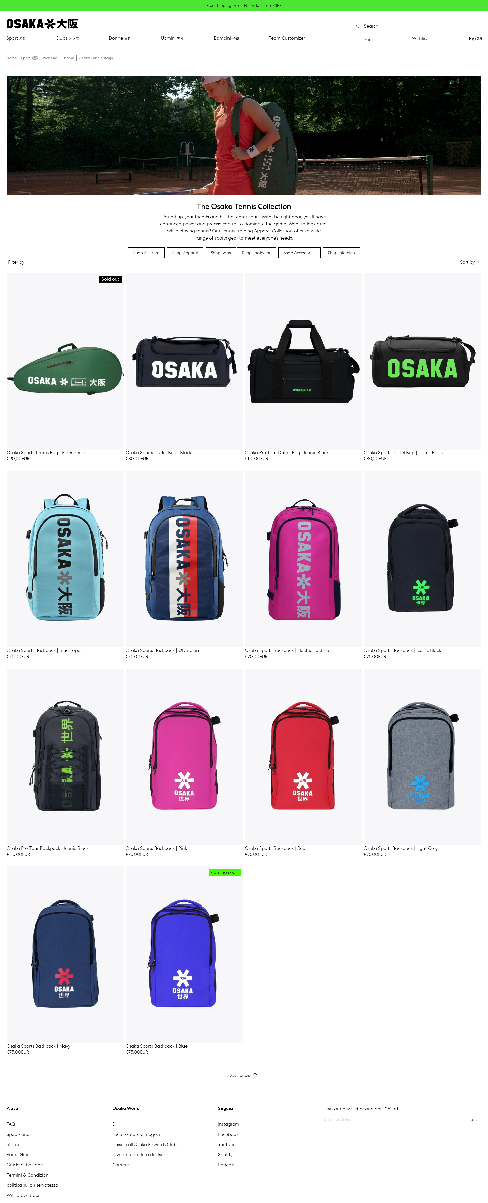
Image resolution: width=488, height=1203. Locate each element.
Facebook (228, 1134)
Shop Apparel (185, 252)
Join (473, 1119)
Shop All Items (146, 252)
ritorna (14, 1144)
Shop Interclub (341, 252)
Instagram (228, 1124)
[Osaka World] (42, 24)
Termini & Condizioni (28, 1175)
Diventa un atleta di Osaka (140, 1154)
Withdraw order (23, 1195)
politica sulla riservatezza (32, 1185)
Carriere (120, 1165)
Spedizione (18, 1134)
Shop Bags (221, 252)
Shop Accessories (299, 252)
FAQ (11, 1124)
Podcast (226, 1165)
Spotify (225, 1154)
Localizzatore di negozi (136, 1134)
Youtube (227, 1144)
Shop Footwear (256, 252)
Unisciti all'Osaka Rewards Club (144, 1144)
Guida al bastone (25, 1165)
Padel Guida (20, 1154)
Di (114, 1124)
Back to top (240, 1075)
